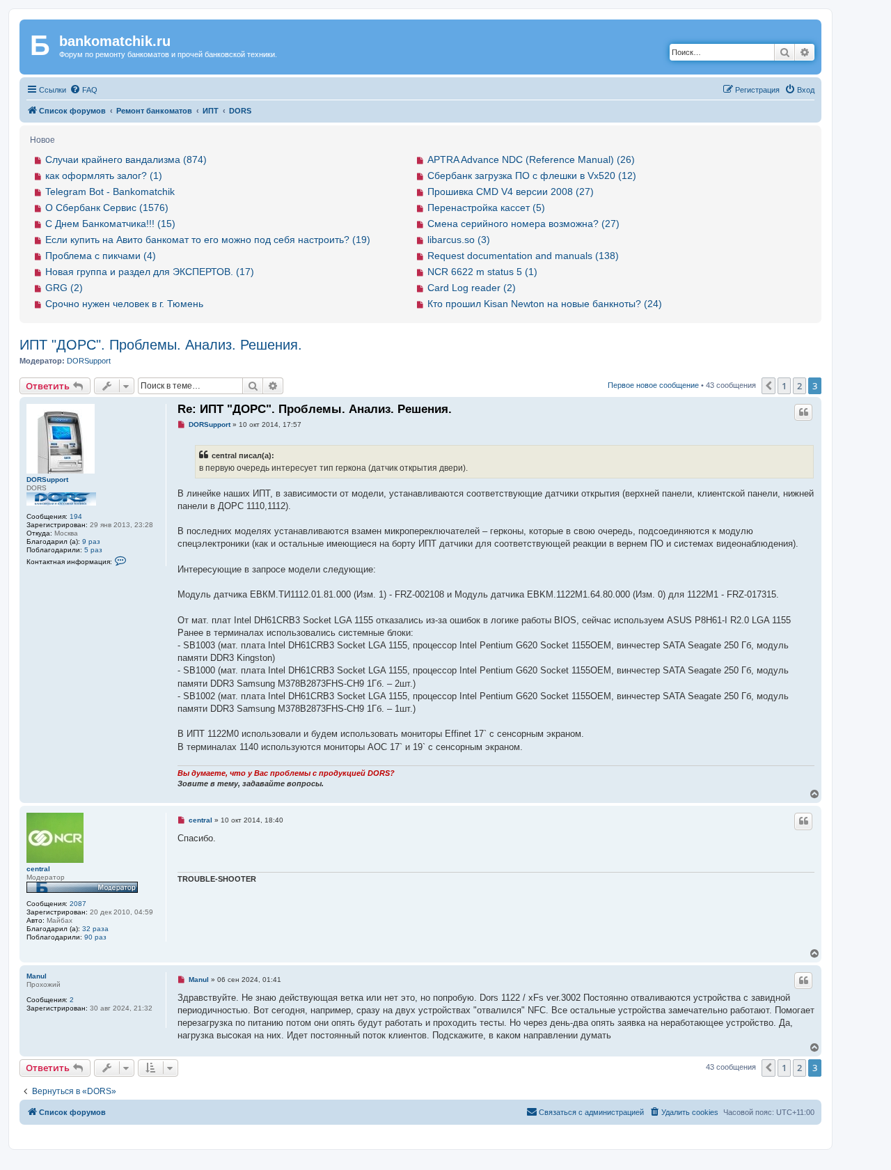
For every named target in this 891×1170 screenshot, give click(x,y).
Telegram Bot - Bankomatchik (110, 191)
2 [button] (799, 386)
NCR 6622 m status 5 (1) (482, 271)
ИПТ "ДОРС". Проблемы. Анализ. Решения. (160, 344)
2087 (78, 903)
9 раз (91, 541)
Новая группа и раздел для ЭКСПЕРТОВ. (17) (149, 271)
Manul (36, 976)
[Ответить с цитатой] (803, 412)
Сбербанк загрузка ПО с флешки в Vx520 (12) (531, 175)
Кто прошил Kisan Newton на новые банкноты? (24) (544, 303)
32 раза (95, 929)
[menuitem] (83, 89)
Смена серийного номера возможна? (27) (523, 223)
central (38, 869)
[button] (768, 385)
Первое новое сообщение (653, 385)
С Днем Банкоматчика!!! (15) (110, 223)
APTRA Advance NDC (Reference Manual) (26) (531, 159)
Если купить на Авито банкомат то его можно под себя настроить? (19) (207, 239)
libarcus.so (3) (458, 239)
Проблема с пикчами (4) (100, 255)
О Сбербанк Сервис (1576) (106, 207)
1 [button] (784, 386)
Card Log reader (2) (471, 287)
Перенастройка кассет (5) (486, 207)
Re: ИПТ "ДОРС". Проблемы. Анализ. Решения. (315, 409)
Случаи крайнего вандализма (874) (126, 159)
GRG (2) (64, 287)
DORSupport (89, 361)
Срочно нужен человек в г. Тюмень (124, 303)
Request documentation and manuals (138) (523, 255)
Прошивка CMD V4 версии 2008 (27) (510, 191)
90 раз (95, 937)
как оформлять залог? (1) (103, 175)
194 (76, 516)
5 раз (93, 550)
